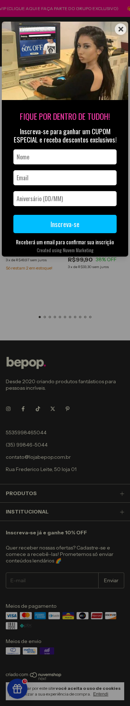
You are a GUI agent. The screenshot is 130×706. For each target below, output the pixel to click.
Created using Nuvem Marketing (65, 250)
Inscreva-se (65, 224)
